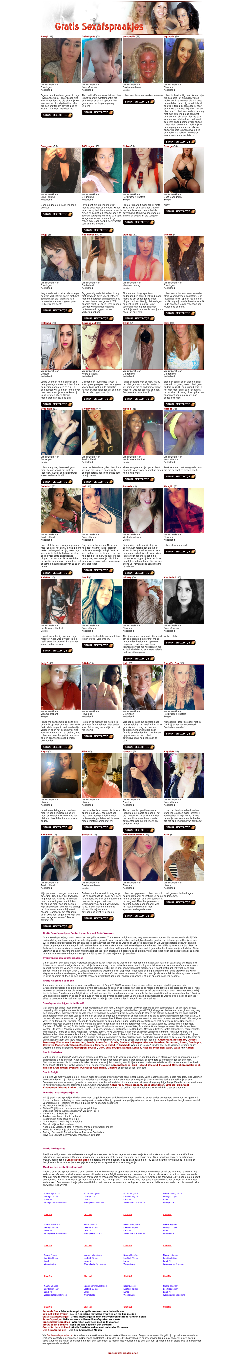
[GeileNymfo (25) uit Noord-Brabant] (102, 82)
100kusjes (88, 146)
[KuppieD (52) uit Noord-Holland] (184, 797)
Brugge (116, 1047)
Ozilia (126, 323)
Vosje (44, 234)
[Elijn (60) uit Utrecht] (102, 797)
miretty (127, 577)
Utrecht (192, 1039)
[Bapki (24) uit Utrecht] (61, 797)
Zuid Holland (139, 1065)
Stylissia (87, 834)
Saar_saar (47, 146)
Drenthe (74, 1067)
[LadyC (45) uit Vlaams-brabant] (61, 709)
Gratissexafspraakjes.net (60, 1335)
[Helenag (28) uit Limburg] (61, 369)
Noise (126, 146)
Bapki (44, 751)
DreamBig (46, 408)
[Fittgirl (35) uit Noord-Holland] (184, 454)
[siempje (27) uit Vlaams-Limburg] (143, 280)
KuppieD (169, 751)
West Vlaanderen (154, 1085)
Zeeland (153, 1065)
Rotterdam (179, 1039)
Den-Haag (49, 1042)
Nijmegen (136, 1042)
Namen (126, 1047)
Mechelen (159, 1047)
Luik (108, 1047)
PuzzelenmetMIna (133, 834)
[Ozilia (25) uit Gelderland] (143, 369)
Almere (99, 1045)
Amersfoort (103, 1042)
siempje (127, 234)
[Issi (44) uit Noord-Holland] (102, 532)
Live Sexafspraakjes (54, 1330)
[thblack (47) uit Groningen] (184, 280)
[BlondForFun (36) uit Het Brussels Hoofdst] (184, 709)
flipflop (127, 408)
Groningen (195, 1042)
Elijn (84, 751)
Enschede (124, 1045)
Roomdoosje (89, 234)
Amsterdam (165, 1039)
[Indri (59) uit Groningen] (143, 709)
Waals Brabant (133, 1085)
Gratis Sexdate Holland (56, 1327)
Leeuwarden (77, 1042)
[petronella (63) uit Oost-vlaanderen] (143, 82)
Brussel (92, 1047)
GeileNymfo (89, 36)
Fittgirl (168, 408)
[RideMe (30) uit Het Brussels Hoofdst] (61, 623)
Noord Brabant (191, 1065)
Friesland (48, 1067)
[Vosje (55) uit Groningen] (61, 280)
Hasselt (147, 1047)
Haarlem (159, 1042)
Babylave (46, 834)
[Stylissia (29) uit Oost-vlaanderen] (102, 880)
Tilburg (74, 1045)
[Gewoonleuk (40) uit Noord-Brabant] (102, 369)
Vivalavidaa (89, 408)
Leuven (136, 1047)
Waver (178, 1047)
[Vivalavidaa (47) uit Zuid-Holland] (102, 454)
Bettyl (44, 36)
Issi (84, 486)
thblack (168, 234)
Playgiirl (168, 486)
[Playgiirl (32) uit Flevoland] (184, 532)
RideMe (45, 577)
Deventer (48, 1045)
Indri (125, 663)
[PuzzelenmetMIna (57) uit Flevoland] (143, 880)
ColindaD (46, 486)
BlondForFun (171, 663)
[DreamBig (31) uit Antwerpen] (61, 454)
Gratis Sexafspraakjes (55, 1316)
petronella (129, 36)
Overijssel (86, 1067)
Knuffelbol (170, 577)
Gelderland (99, 1067)
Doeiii (85, 577)
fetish (85, 663)
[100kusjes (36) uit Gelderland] (102, 192)
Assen (183, 1042)
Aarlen (190, 1047)
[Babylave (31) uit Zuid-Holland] (61, 880)
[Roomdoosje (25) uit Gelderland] (102, 280)
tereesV (127, 751)
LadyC (44, 663)
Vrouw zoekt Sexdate (55, 1324)
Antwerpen (80, 1047)
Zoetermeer (86, 1045)
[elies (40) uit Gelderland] (184, 369)
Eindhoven (62, 1042)
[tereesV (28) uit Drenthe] (143, 797)
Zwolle (90, 1042)
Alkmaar (148, 1042)
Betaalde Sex (50, 1311)
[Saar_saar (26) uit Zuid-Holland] (61, 192)
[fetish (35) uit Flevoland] (102, 709)
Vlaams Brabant (68, 1087)
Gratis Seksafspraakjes (56, 1322)
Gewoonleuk (89, 323)
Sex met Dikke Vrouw (55, 1314)
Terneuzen (172, 1042)
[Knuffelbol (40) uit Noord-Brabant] (184, 623)
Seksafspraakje (51, 1319)
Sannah (127, 486)
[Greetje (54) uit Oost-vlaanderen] (184, 192)
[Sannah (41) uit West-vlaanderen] (143, 532)
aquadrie (169, 36)
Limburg (112, 1067)
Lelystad (110, 1045)
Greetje (168, 146)
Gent (101, 1047)
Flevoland (165, 1065)
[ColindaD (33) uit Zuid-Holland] (61, 532)
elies (167, 323)
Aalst (169, 1047)
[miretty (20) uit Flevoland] (143, 623)
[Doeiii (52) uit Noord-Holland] (102, 623)
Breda (114, 1042)
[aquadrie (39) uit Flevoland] (184, 82)
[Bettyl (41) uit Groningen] (61, 82)
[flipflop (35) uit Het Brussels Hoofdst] (143, 454)
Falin (167, 834)
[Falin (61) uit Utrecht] (184, 880)
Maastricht (61, 1045)
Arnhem (124, 1042)
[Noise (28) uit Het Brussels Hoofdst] (143, 192)
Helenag (46, 323)
